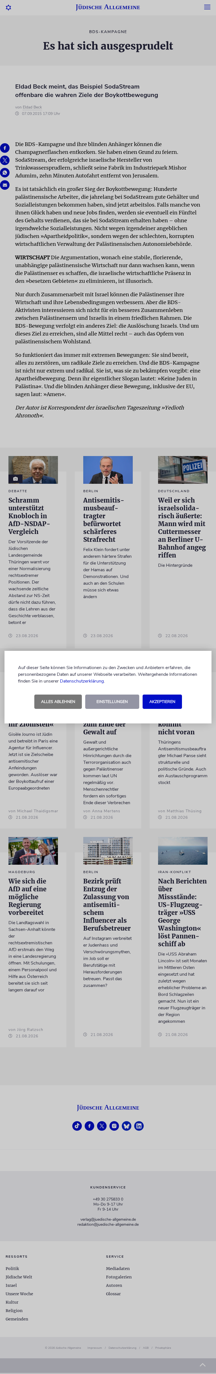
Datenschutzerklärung (82, 681)
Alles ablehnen (58, 701)
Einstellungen (112, 701)
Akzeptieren (162, 701)
